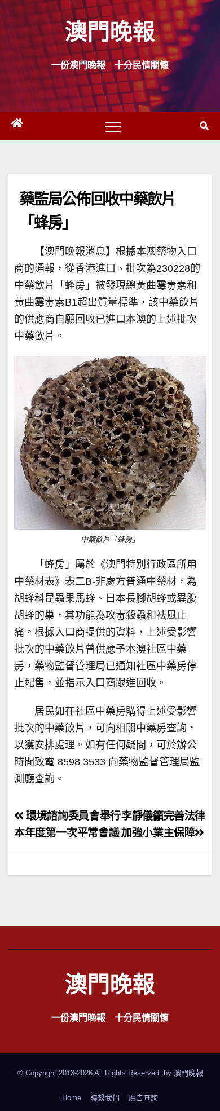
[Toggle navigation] (113, 126)
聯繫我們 (105, 1098)
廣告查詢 (143, 1098)
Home (71, 1098)
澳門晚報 (110, 30)
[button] (204, 126)
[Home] (16, 126)
